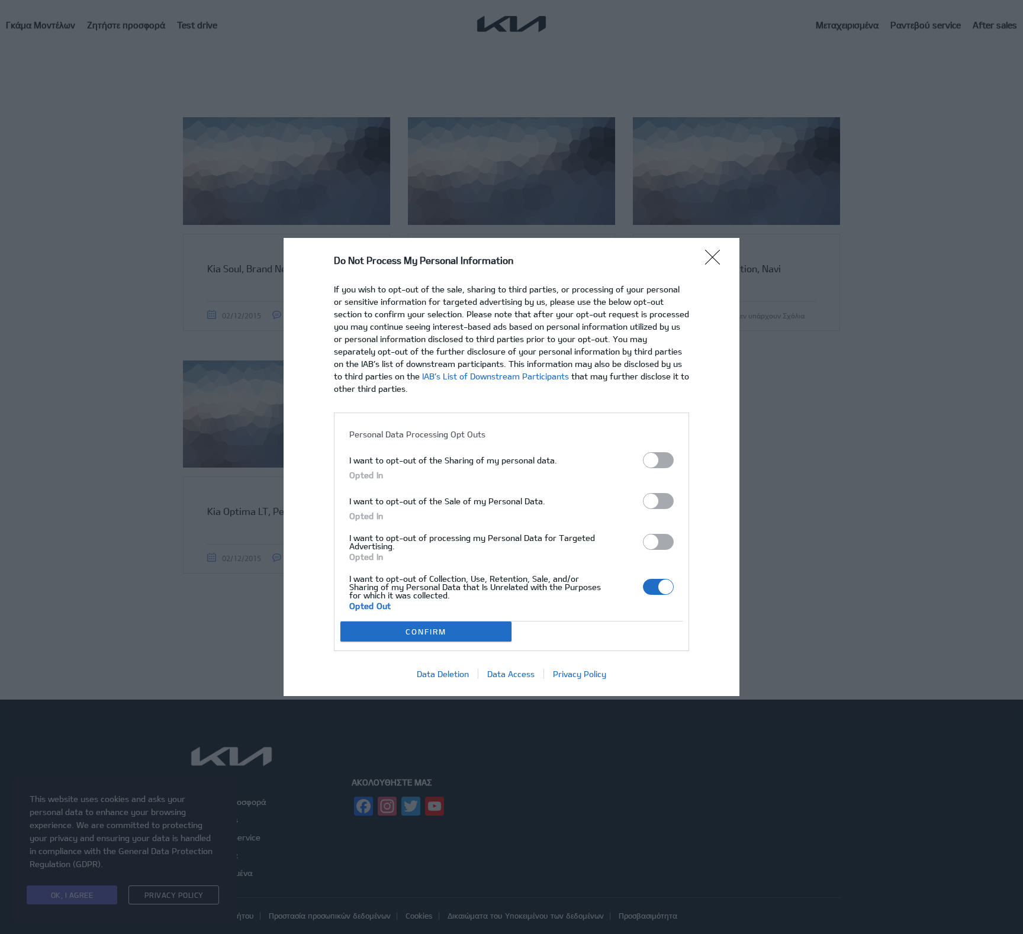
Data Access (511, 674)
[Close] (716, 261)
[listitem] (511, 434)
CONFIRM (426, 631)
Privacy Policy (579, 674)
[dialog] (511, 467)
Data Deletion (443, 674)
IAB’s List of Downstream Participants (495, 376)
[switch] (658, 460)
